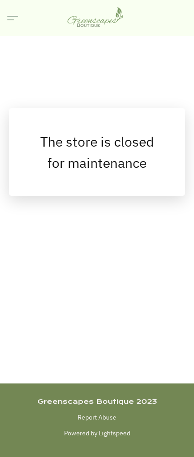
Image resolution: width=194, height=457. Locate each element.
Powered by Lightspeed (97, 433)
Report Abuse (97, 417)
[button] (97, 18)
